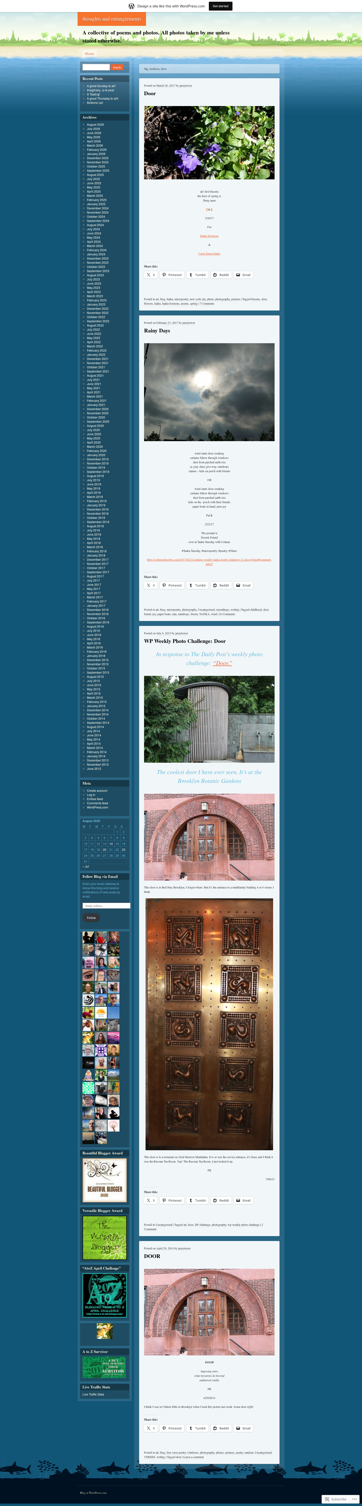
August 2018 (95, 526)
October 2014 (96, 718)
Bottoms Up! (95, 102)
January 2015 (96, 706)
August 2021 (95, 375)
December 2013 (98, 760)
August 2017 (95, 576)
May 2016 (93, 639)
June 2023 (94, 283)
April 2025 (94, 191)
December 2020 (98, 409)
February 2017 (97, 601)
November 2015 (98, 664)
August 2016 (95, 626)
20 (104, 849)
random (249, 1452)
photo (210, 299)
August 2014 (95, 727)
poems (185, 303)
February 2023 (97, 300)
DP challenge (202, 1225)
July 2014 (93, 731)
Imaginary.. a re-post (100, 90)
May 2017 (93, 589)
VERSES (149, 1457)
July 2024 (93, 229)
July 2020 (93, 430)
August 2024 (95, 225)
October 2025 (96, 166)
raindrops (183, 614)
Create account (97, 790)
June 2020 (94, 434)
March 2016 (95, 647)
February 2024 (97, 250)
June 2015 (94, 685)
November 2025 (98, 162)
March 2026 (95, 145)
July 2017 (93, 580)
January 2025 (96, 204)
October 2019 (96, 467)
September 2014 (98, 722)
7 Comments (206, 303)
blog (162, 299)
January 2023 (96, 304)
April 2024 (94, 241)
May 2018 (93, 538)
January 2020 (96, 455)
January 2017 (96, 605)
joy (154, 614)
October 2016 (96, 618)
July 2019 (93, 480)
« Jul (85, 866)
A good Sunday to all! (101, 86)
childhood (256, 609)
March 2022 (95, 346)
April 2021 (94, 392)
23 (123, 849)
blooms (255, 299)
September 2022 (98, 321)
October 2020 (96, 417)
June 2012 (94, 768)
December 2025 (98, 158)
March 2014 (95, 747)
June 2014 (94, 735)
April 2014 (94, 743)
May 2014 (93, 739)
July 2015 (93, 681)
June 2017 (94, 584)
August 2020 (95, 425)
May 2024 (93, 237)
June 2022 (94, 333)
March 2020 (95, 446)
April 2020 (94, 442)
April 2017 (94, 593)
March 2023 (95, 296)
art (157, 299)
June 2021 (94, 384)
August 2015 (95, 676)
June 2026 (94, 133)
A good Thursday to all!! (102, 98)
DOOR (152, 1256)
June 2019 (94, 484)
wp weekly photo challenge (244, 1225)
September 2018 (98, 522)
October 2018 (96, 517)
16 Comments (227, 614)
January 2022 (96, 354)
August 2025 (95, 174)
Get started (221, 6)
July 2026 (93, 128)
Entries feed (95, 799)
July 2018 (93, 530)
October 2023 (96, 266)
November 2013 (98, 764)
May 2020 (93, 438)
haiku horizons (171, 303)
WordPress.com (97, 807)
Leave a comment (193, 1457)
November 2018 (98, 513)
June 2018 (94, 534)
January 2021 (96, 405)
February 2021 (97, 400)
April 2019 (94, 492)
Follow (91, 918)
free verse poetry (176, 1452)
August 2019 (95, 476)
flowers (148, 303)
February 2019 (97, 501)
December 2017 (98, 559)
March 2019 (95, 497)
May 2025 (93, 187)
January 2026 (96, 154)
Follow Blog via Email (100, 876)
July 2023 (93, 279)
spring (193, 303)
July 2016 (93, 630)
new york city (198, 299)
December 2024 (98, 208)
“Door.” (222, 663)
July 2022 (93, 329)
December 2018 (98, 509)
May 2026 (93, 137)
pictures (235, 299)
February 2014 (97, 752)
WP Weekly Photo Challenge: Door (185, 641)
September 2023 (98, 271)
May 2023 (93, 287)
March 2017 (95, 597)
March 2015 (95, 697)
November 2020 (98, 413)
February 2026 (97, 149)
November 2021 (98, 363)
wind (214, 614)
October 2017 (96, 568)
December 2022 (98, 308)
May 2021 (93, 388)
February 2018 (97, 551)
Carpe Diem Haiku (209, 253)
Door (150, 93)
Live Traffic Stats (93, 1394)
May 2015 (93, 689)
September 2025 (98, 170)
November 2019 (98, 463)
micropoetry (181, 299)
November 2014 (98, 714)
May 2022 (93, 338)
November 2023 (98, 262)
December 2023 (98, 258)
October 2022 (96, 317)
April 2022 (94, 342)
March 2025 (95, 195)
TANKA (204, 614)
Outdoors (192, 1452)
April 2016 (94, 643)
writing (235, 609)
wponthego (222, 609)
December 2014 (98, 710)
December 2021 (98, 359)
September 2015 (98, 672)
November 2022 (98, 313)
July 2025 (93, 179)
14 (111, 843)
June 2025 (94, 183)
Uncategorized (206, 609)
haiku (170, 299)
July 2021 (93, 379)
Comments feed (97, 803)
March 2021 (95, 396)
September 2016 (98, 622)
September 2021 (98, 371)
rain (174, 614)
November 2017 (98, 563)
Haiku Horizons (209, 236)
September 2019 (98, 471)
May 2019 (93, 488)
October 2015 (96, 668)
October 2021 (96, 367)
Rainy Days (157, 330)
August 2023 (95, 275)
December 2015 (98, 660)
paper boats (164, 614)
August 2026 (95, 124)
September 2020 (98, 421)
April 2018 (94, 543)
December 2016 (98, 609)
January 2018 (96, 555)
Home (89, 53)
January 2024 (96, 254)
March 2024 (95, 246)
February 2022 (97, 350)
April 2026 (94, 141)
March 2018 (95, 547)
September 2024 (98, 220)
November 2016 (98, 614)
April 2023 (94, 292)
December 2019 (98, 459)
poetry (239, 1452)
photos (220, 1452)
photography (222, 299)
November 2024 (98, 212)
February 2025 (97, 200)
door (264, 299)
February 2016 (97, 651)
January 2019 (96, 505)
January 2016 (96, 655)
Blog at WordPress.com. (93, 1492)
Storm (194, 614)
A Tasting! (93, 94)
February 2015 (97, 701)
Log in (91, 794)
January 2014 (96, 756)
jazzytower (186, 85)
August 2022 (95, 325)
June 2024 (94, 233)
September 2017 (98, 572)
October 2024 (96, 216)
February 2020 (97, 451)
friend (147, 614)
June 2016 (94, 635)
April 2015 (94, 693)
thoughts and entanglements (111, 18)
